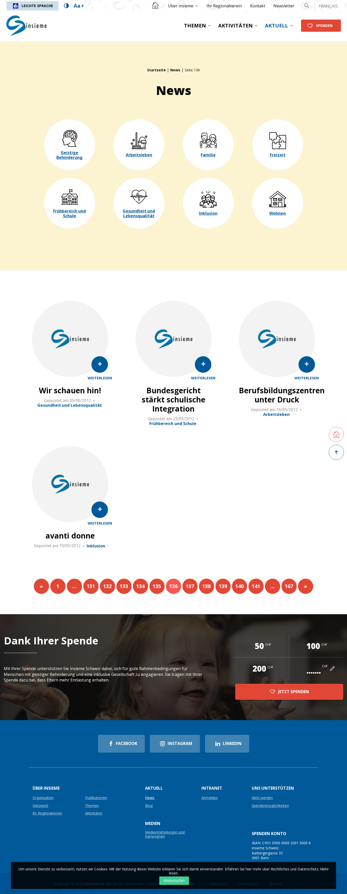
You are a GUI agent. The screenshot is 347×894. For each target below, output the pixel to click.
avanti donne (70, 535)
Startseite (156, 70)
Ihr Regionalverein (224, 6)
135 (157, 586)
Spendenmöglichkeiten (270, 806)
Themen (195, 25)
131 (91, 586)
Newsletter (283, 6)
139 (223, 586)
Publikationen (96, 798)
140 (239, 586)
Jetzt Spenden (293, 691)
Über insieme (180, 6)
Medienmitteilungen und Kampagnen (165, 834)
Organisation (43, 798)
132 (107, 586)
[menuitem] (183, 6)
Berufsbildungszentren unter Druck (277, 395)
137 (190, 586)
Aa (79, 5)
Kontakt (257, 6)
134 (140, 586)
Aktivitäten (235, 25)
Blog (149, 806)
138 (206, 586)
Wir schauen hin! (70, 390)
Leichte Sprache (37, 5)
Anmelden (209, 798)
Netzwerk (40, 806)
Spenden (324, 25)
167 (289, 586)
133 (124, 586)
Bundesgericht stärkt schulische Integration (173, 399)
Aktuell (276, 25)
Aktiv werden (262, 798)
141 (256, 586)
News (175, 70)
